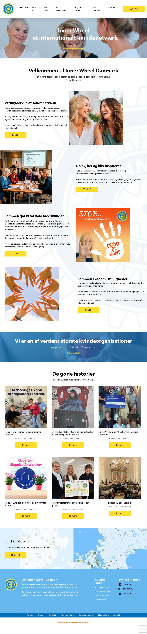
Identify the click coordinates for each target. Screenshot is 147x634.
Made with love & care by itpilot (73, 622)
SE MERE (74, 45)
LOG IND (134, 8)
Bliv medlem (96, 9)
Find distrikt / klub (103, 591)
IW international (102, 595)
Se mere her (73, 352)
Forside (24, 7)
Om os (34, 9)
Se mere (26, 445)
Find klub (46, 9)
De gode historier (77, 9)
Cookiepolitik (100, 599)
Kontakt (111, 7)
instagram (128, 589)
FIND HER (15, 554)
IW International (61, 9)
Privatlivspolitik (101, 587)
